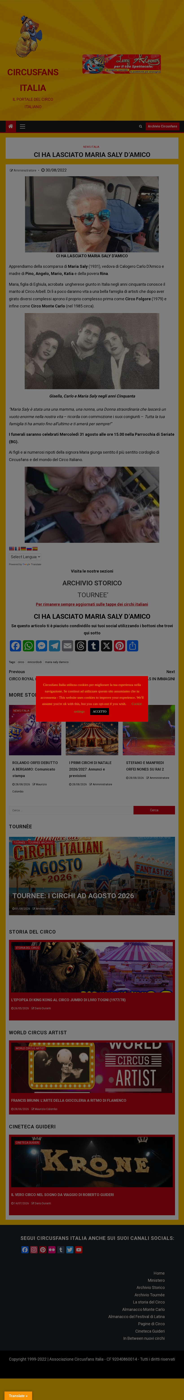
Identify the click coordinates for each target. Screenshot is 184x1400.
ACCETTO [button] (99, 711)
